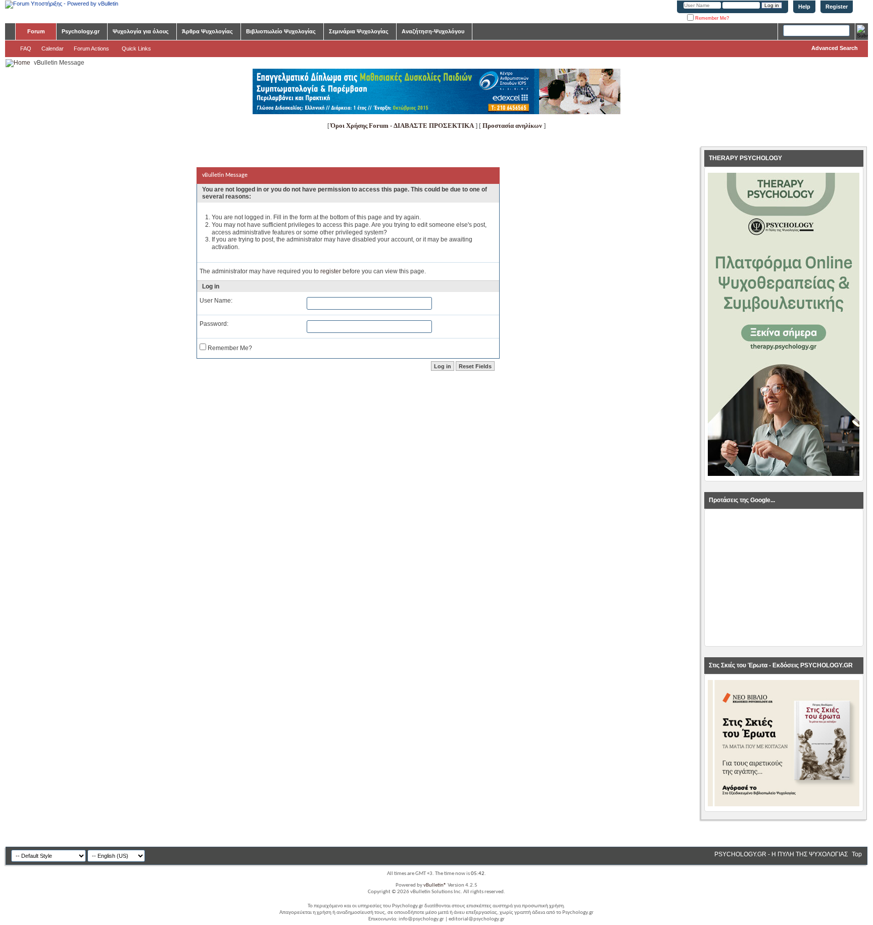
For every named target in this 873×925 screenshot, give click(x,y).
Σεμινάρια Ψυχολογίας (359, 31)
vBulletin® (435, 885)
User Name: (216, 300)
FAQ (25, 48)
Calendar (52, 48)
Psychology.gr (81, 31)
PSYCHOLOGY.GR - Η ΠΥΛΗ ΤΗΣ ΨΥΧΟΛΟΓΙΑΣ (781, 854)
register (330, 271)
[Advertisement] (783, 578)
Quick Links (136, 48)
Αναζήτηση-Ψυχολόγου (433, 31)
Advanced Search (834, 48)
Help (804, 7)
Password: (214, 323)
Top (857, 854)
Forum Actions (91, 48)
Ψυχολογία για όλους (141, 31)
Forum (36, 31)
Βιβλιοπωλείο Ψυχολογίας (281, 31)
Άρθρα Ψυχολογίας (207, 31)
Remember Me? (711, 18)
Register (837, 7)
